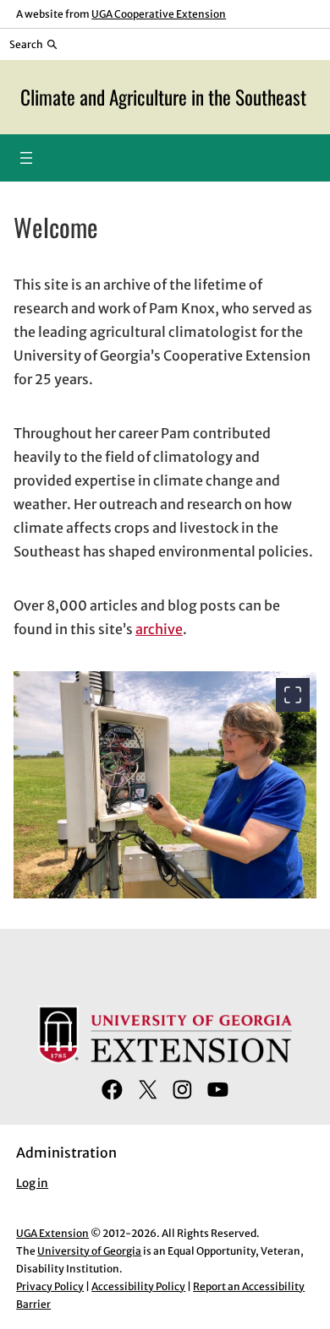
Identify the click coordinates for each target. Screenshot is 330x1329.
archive (159, 629)
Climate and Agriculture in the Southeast (163, 96)
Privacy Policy (50, 1286)
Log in (32, 1183)
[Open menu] (26, 158)
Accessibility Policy (138, 1286)
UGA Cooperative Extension (158, 14)
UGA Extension (52, 1233)
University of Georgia (89, 1251)
